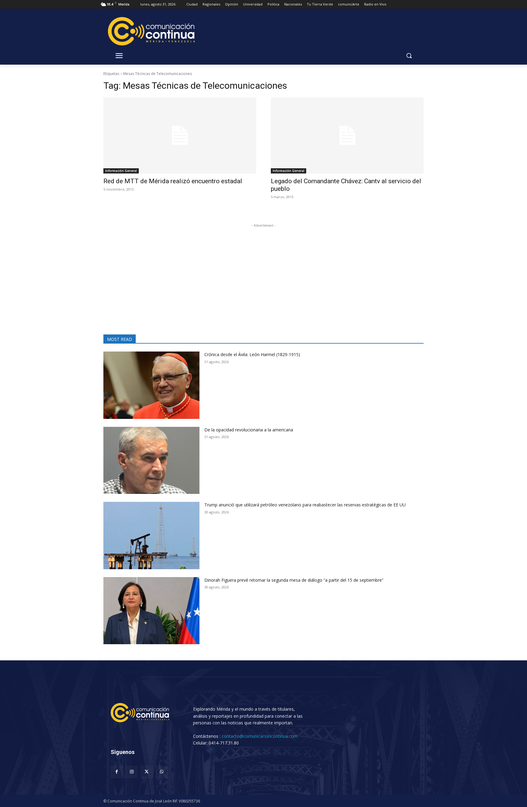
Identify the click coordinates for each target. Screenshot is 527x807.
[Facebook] (117, 772)
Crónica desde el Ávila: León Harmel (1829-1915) (252, 354)
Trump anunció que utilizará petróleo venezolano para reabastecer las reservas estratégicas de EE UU (305, 505)
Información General (121, 171)
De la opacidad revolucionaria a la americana (248, 430)
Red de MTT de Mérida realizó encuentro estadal (172, 181)
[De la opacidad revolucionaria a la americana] (151, 460)
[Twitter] (146, 772)
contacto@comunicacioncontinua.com (260, 736)
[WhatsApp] (162, 772)
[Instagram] (132, 772)
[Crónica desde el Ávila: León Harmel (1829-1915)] (151, 385)
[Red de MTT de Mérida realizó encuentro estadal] (179, 135)
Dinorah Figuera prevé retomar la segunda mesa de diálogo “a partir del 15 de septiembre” (293, 580)
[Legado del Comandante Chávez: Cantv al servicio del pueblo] (347, 135)
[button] (409, 55)
